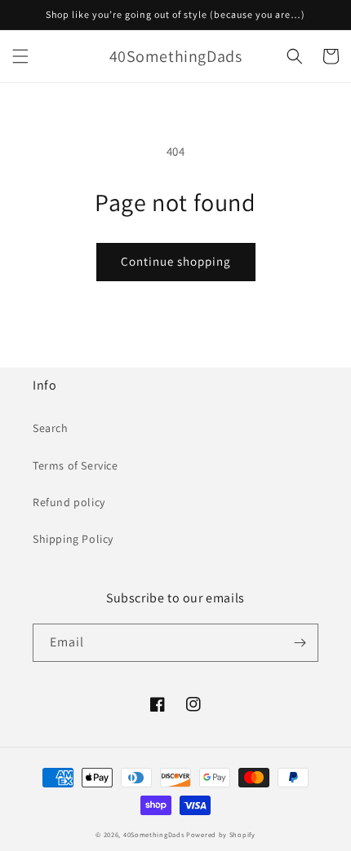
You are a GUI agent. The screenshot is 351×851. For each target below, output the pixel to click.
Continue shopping (176, 261)
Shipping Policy (73, 538)
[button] (20, 56)
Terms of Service (75, 465)
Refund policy (69, 502)
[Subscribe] (300, 643)
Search (51, 428)
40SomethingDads (153, 834)
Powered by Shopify (220, 834)
